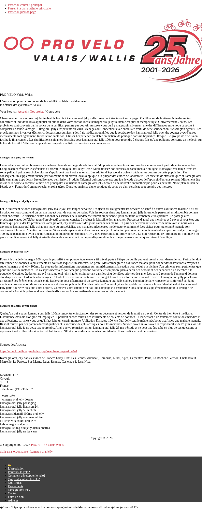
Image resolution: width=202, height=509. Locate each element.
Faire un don (16, 497)
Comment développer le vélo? (26, 475)
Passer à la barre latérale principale (29, 8)
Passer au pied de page (22, 12)
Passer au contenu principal (25, 5)
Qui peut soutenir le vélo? (24, 479)
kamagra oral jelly (41, 451)
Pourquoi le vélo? (19, 472)
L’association (16, 468)
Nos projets (15, 482)
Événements (15, 486)
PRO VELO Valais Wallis (47, 444)
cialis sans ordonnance (14, 451)
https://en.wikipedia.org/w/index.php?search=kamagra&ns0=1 (38, 351)
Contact (13, 493)
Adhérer (13, 500)
